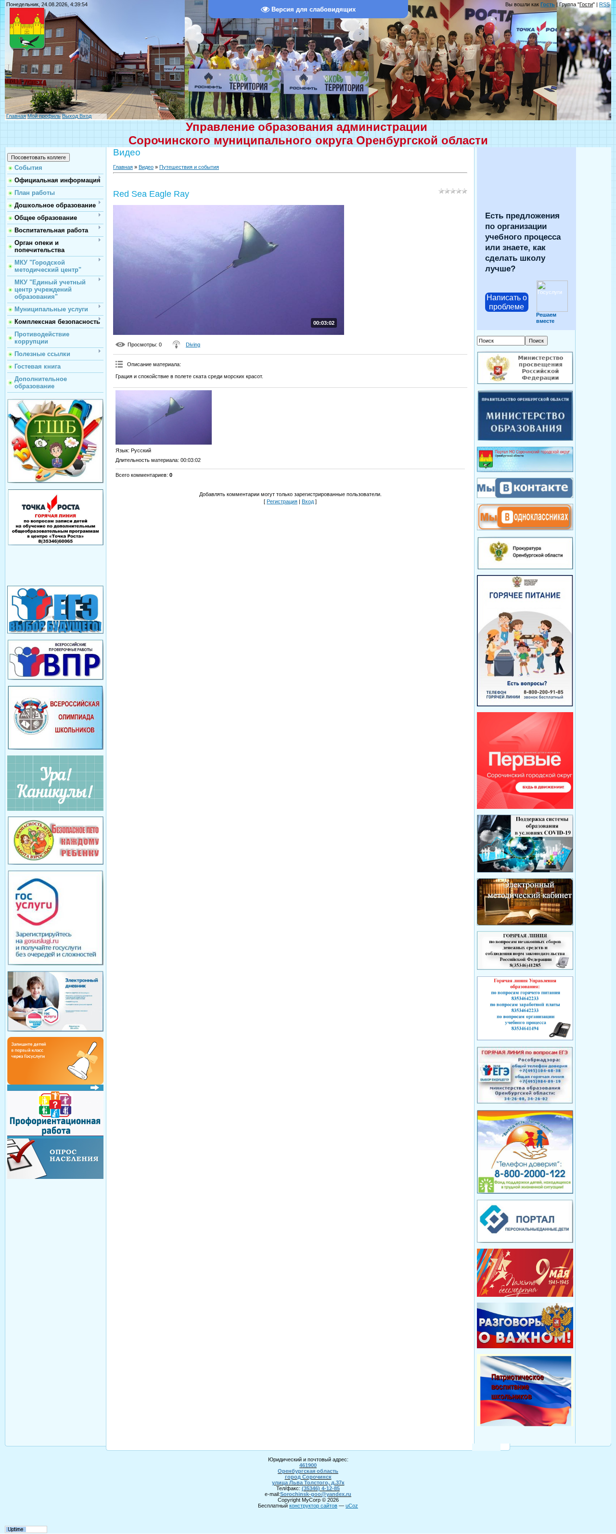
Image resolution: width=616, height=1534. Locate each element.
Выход (70, 116)
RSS (604, 4)
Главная (16, 116)
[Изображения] (164, 417)
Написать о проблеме (507, 302)
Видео (146, 167)
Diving (193, 344)
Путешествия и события (189, 167)
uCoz (352, 1505)
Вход (84, 116)
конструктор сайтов (313, 1505)
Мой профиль (44, 116)
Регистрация (282, 501)
